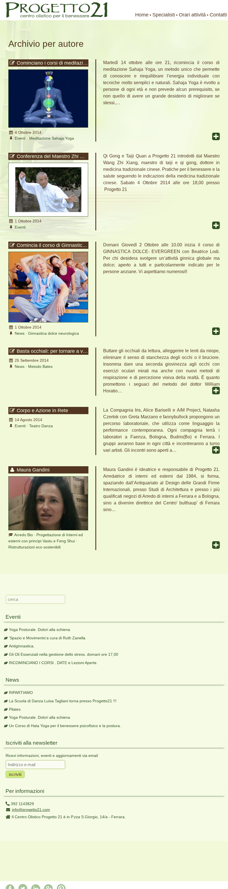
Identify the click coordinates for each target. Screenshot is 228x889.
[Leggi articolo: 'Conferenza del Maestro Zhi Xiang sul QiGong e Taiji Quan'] (48, 215)
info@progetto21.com (31, 809)
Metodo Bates (40, 366)
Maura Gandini (32, 470)
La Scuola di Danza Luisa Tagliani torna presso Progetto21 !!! (63, 701)
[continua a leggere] (216, 137)
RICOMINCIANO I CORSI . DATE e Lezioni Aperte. (53, 662)
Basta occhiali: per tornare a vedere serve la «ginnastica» (51, 351)
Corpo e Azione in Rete (41, 410)
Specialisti (163, 15)
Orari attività (192, 15)
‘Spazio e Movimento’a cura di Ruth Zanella (47, 638)
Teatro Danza (41, 426)
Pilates (15, 709)
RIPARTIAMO (21, 692)
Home (141, 15)
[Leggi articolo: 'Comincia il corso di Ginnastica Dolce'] (48, 321)
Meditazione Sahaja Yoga (51, 138)
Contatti (218, 15)
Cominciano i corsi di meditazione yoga (51, 63)
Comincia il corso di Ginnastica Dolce (51, 245)
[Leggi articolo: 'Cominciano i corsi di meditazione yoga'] (48, 126)
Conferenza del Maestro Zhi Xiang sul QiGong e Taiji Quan (51, 156)
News (19, 333)
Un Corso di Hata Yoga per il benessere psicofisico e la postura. (65, 725)
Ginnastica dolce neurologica (53, 333)
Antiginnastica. (21, 646)
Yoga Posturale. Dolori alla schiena (39, 629)
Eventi (20, 138)
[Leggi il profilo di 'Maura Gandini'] (48, 529)
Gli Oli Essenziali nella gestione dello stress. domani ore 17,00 (63, 654)
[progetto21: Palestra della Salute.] (53, 16)
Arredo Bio (23, 535)
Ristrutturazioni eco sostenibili (34, 547)
